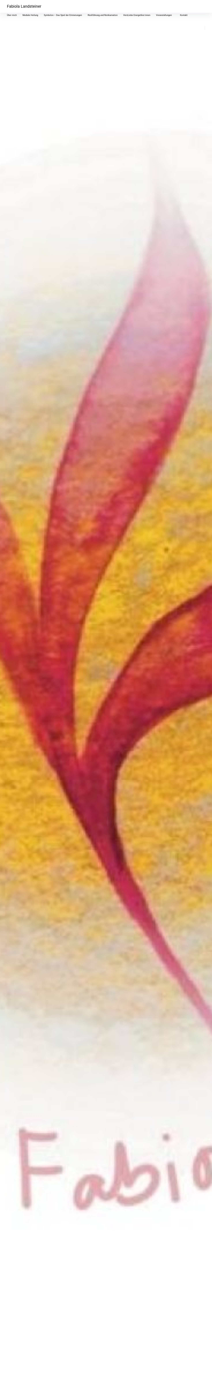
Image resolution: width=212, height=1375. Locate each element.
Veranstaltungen (164, 15)
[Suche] (200, 28)
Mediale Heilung (30, 15)
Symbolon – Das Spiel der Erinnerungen (63, 15)
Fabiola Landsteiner (24, 6)
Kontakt (183, 15)
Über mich (12, 15)
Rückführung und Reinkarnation (103, 15)
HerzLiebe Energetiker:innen (136, 15)
